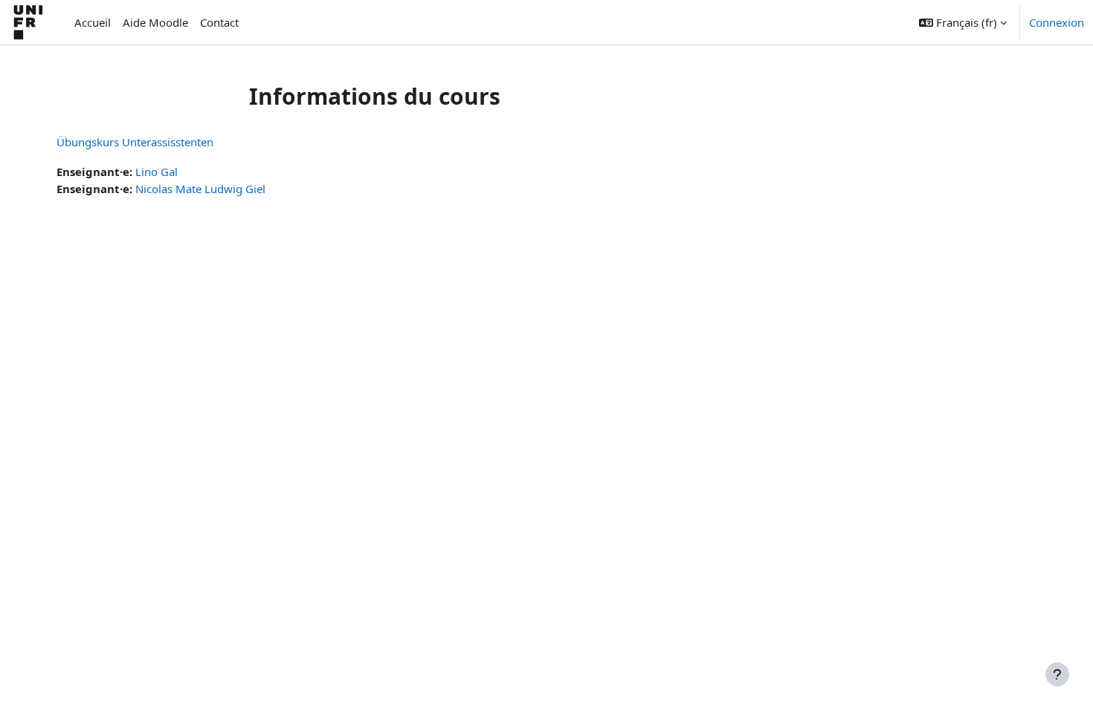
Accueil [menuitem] (92, 22)
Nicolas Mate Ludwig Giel (200, 188)
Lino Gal (156, 171)
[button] (962, 22)
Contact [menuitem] (219, 22)
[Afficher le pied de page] (1057, 674)
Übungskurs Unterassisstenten (135, 141)
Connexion (1056, 22)
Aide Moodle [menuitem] (155, 22)
